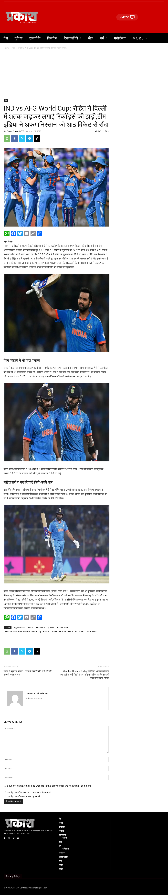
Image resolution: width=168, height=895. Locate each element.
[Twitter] (22, 138)
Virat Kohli (91, 631)
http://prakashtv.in (34, 698)
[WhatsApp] (7, 138)
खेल (13, 48)
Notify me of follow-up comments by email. (29, 792)
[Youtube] (18, 838)
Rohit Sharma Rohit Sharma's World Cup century (27, 631)
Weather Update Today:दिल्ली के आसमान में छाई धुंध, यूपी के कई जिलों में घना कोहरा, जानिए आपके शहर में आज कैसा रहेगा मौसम (84, 675)
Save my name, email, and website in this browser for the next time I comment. (49, 785)
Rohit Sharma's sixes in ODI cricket (68, 631)
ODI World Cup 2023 (45, 627)
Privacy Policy (13, 876)
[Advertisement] (84, 74)
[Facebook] (14, 138)
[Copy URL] (37, 138)
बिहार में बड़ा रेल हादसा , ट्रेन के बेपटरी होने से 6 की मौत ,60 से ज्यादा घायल (28, 673)
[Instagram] (9, 838)
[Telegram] (29, 138)
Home (6, 48)
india (30, 627)
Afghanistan (19, 627)
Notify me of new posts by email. (24, 796)
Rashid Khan (62, 627)
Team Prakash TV (15, 131)
